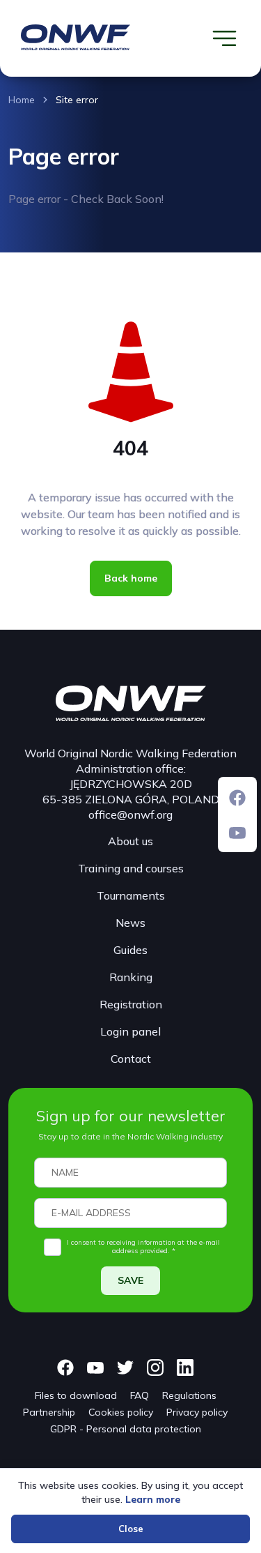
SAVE (130, 1280)
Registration (131, 1004)
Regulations (189, 1395)
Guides (130, 950)
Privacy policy (197, 1412)
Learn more (152, 1499)
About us (130, 841)
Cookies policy (120, 1412)
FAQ (139, 1395)
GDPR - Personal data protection (125, 1429)
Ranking (130, 977)
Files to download (76, 1395)
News (130, 923)
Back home (130, 578)
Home (21, 99)
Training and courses (131, 868)
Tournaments (131, 895)
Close (130, 1528)
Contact (131, 1059)
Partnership (49, 1412)
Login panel (130, 1031)
